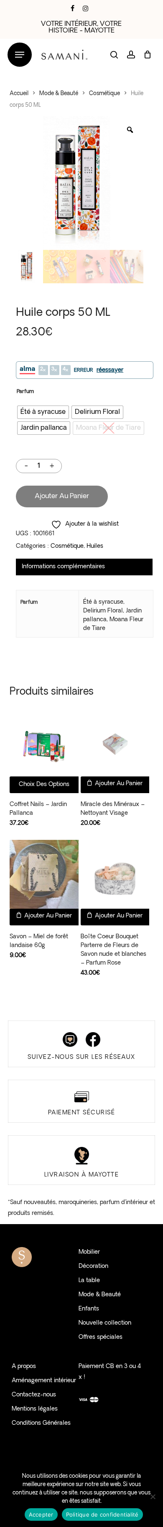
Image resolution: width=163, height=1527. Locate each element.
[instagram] (85, 8)
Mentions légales (35, 1409)
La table (89, 1281)
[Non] (152, 1496)
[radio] (43, 412)
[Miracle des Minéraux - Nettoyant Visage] (115, 742)
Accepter (41, 1514)
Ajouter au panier (62, 496)
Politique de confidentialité (102, 1514)
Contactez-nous (34, 1395)
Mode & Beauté (58, 93)
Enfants (89, 1309)
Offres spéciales (100, 1337)
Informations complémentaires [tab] (63, 567)
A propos (24, 1366)
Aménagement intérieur (44, 1381)
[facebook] (72, 8)
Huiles (95, 546)
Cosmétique (104, 93)
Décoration (93, 1266)
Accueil (19, 93)
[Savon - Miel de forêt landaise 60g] (44, 874)
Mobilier (89, 1252)
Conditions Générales (41, 1423)
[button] (20, 54)
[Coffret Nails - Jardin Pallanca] (44, 742)
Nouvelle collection (105, 1323)
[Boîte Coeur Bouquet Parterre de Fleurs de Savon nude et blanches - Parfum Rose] (115, 874)
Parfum (25, 391)
